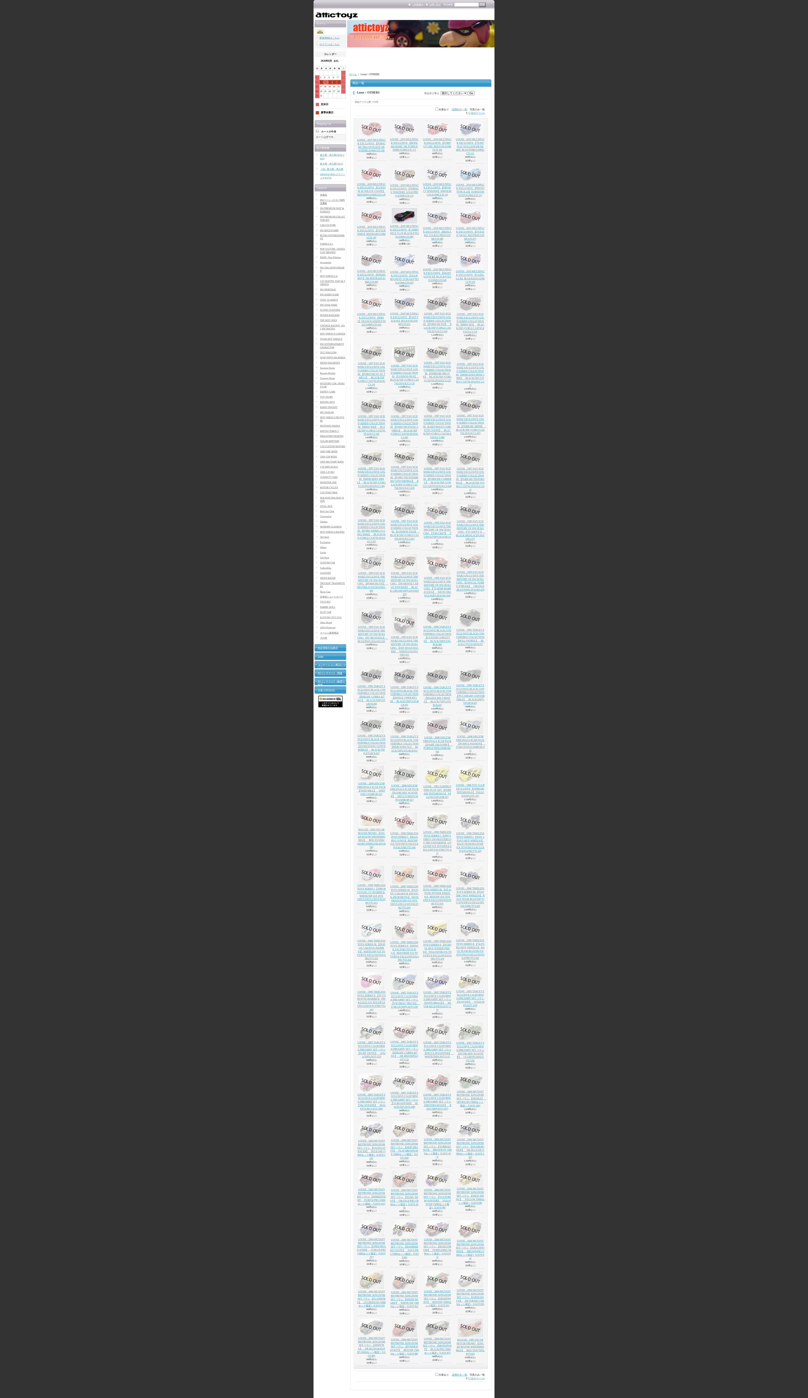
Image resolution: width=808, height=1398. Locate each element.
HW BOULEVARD (329, 230)
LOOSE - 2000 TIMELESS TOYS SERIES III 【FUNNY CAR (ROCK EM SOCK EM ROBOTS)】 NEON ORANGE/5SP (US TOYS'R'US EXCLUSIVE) (404, 897)
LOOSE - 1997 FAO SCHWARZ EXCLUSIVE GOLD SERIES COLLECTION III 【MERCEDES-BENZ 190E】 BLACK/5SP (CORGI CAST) (470, 375)
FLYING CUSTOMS (330, 310)
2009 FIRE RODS (329, 451)
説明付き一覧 (459, 109)
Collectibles (325, 568)
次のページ (478, 113)
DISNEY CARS (327, 391)
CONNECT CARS (329, 477)
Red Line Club (327, 511)
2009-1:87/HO (327, 472)
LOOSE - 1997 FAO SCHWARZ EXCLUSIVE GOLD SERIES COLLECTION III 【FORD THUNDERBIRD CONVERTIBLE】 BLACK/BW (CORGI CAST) (404, 478)
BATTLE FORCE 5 (329, 431)
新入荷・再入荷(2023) (331, 164)
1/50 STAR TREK (329, 492)
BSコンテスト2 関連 (330, 673)
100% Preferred (327, 627)
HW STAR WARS (328, 305)
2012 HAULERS (328, 352)
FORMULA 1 (326, 244)
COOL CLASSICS (329, 300)
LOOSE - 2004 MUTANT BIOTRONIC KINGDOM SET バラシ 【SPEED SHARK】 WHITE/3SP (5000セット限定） (404, 1299)
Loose (323, 552)
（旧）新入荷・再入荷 (331, 169)
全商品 (323, 195)
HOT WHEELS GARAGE (332, 333)
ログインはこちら (329, 44)
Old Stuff (324, 537)
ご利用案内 (417, 4)
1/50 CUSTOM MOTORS (332, 446)
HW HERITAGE (328, 289)
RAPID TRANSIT (329, 407)
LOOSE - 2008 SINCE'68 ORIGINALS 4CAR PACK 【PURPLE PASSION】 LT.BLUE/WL (471, 743)
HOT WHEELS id (329, 276)
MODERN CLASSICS (331, 526)
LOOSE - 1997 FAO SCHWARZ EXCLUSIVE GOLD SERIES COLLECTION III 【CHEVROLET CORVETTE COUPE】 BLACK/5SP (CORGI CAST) (437, 427)
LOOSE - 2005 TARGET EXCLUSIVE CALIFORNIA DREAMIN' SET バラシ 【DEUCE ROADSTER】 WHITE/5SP (438, 1049)
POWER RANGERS (329, 315)
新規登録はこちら (329, 37)
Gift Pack (324, 557)
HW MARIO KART (329, 294)
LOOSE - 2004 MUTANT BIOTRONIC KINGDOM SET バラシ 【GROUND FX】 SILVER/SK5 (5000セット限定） (470, 1297)
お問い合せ (435, 4)
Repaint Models (327, 373)
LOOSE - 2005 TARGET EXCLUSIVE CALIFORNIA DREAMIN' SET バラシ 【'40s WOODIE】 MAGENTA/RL (371, 1101)
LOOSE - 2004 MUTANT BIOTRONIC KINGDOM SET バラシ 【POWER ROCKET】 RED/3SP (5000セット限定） (404, 1346)
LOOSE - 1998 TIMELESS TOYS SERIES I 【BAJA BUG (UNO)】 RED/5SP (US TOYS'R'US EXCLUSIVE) (404, 840)
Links (320, 656)
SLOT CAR (325, 612)
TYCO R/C (325, 602)
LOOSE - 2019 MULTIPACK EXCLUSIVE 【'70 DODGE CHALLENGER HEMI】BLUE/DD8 (470, 146)
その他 (323, 638)
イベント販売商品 (329, 633)
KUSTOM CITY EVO (331, 617)
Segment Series (327, 368)
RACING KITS (327, 402)
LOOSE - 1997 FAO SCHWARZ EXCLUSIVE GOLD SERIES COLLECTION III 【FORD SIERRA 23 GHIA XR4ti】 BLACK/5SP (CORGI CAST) (371, 531)
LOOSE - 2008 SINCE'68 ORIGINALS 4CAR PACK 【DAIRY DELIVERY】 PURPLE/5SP (438, 744)
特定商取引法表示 (328, 647)
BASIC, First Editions (330, 257)
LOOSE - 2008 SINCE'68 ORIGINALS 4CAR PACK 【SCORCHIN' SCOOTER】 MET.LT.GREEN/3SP (404, 792)
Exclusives (325, 542)
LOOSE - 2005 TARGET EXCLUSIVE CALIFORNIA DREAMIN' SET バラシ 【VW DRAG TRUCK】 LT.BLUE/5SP (405, 999)
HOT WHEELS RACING (332, 532)
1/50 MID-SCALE (329, 467)
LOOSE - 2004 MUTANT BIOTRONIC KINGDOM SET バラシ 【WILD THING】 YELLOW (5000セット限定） (470, 1195)
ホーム (353, 74)
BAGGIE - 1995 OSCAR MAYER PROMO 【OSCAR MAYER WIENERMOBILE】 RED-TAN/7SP (470, 1346)
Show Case (325, 591)
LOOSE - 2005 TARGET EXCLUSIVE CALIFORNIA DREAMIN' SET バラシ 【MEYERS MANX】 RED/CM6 (437, 1101)
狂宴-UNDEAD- (326, 690)
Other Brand (326, 622)
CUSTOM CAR (327, 562)
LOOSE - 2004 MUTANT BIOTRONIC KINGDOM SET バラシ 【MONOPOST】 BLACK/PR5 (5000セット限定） (437, 1345)
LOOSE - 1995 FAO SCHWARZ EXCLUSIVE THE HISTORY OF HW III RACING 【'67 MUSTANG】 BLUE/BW (372, 634)
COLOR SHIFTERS (329, 441)
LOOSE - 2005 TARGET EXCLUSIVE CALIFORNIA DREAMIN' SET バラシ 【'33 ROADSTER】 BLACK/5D (404, 1099)
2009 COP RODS (328, 456)
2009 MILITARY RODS (332, 462)
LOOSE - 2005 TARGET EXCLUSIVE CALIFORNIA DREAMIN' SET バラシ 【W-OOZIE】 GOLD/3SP (470, 998)
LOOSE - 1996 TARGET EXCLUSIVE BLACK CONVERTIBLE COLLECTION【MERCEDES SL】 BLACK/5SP (404, 743)
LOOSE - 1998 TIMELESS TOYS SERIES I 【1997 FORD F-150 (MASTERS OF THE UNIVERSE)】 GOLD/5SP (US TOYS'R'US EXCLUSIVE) (437, 843)
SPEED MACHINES (330, 363)
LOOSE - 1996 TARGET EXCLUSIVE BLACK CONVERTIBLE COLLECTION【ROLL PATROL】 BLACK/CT (470, 637)
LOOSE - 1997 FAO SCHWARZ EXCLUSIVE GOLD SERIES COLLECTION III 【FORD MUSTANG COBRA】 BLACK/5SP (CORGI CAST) (404, 427)
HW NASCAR (327, 412)
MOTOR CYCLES (329, 487)
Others (323, 547)
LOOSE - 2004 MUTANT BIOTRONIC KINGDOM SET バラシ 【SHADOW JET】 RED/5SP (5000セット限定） (437, 1298)
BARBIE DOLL (327, 607)
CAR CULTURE (328, 225)
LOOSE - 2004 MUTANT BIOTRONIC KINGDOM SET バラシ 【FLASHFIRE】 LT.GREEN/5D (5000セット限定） (371, 1298)
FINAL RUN (326, 506)
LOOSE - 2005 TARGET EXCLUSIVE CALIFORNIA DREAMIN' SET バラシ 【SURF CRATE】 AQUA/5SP (371, 1049)
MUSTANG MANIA (330, 426)
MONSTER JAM (328, 482)
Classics (323, 521)
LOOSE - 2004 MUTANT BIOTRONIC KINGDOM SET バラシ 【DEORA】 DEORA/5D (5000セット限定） (471, 1098)
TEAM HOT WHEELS (331, 339)
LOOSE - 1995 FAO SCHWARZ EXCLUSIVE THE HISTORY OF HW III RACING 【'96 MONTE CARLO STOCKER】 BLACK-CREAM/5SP (404, 584)
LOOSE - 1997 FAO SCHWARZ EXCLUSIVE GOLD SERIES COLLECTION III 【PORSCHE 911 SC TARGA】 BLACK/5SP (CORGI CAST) (371, 374)
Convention (325, 516)
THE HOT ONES (328, 320)
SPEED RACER (327, 578)
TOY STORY (326, 397)
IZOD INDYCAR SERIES (332, 357)
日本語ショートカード (331, 597)
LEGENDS (325, 573)
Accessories (325, 262)
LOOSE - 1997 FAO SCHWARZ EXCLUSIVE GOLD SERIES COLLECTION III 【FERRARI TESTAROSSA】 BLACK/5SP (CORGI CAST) (470, 479)
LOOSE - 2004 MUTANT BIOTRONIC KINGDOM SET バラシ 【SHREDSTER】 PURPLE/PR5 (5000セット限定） (371, 1196)
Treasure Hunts (327, 378)
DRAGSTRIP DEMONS (331, 436)
